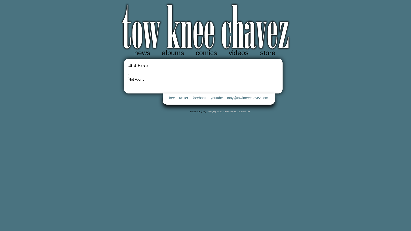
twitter (183, 98)
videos (239, 53)
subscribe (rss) (198, 111)
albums (173, 53)
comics (206, 53)
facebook (199, 98)
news (142, 53)
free (172, 98)
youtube (217, 98)
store (267, 53)
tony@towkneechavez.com (247, 98)
